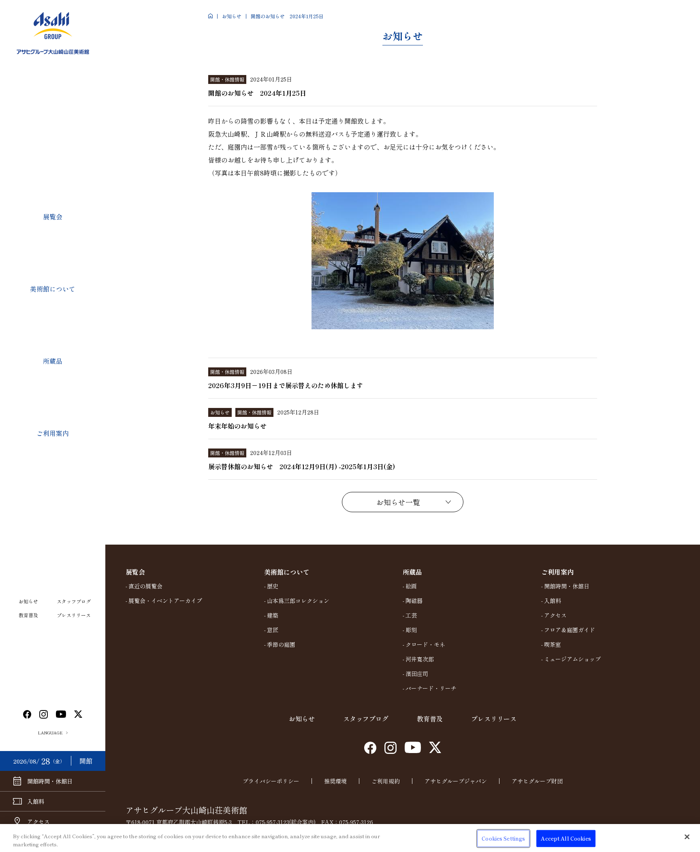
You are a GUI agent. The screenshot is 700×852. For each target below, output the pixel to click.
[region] (350, 838)
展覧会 (52, 216)
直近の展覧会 (145, 586)
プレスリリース (74, 615)
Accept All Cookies (566, 838)
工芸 (411, 615)
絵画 (411, 586)
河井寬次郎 (419, 659)
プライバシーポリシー (271, 781)
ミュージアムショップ (572, 659)
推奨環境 (335, 781)
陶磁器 (414, 601)
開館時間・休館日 (566, 586)
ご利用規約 (385, 781)
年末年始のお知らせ (237, 426)
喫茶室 (552, 644)
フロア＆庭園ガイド (569, 630)
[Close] (687, 837)
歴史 (272, 586)
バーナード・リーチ (431, 688)
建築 (272, 615)
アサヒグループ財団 (537, 781)
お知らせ (28, 601)
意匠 (272, 630)
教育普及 (28, 615)
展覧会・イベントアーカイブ (165, 601)
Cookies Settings (503, 838)
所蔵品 (52, 361)
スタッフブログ (74, 601)
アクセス (555, 615)
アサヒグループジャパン (456, 781)
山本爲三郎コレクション (298, 601)
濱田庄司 (416, 674)
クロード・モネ (425, 644)
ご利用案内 (52, 433)
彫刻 (411, 630)
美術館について (52, 289)
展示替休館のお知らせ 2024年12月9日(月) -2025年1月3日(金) (301, 466)
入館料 (552, 601)
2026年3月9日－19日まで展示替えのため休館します (285, 385)
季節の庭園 (281, 644)
